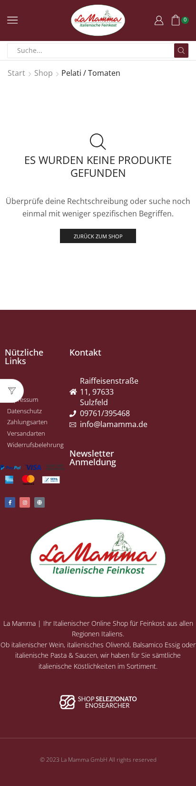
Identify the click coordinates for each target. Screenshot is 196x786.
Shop (43, 73)
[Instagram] (25, 502)
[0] (188, 20)
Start (16, 73)
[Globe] (39, 502)
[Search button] (181, 50)
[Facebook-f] (10, 502)
